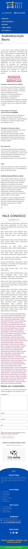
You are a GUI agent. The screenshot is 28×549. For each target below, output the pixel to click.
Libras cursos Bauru (16, 360)
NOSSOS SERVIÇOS (14, 78)
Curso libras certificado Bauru (16, 313)
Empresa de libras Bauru (11, 328)
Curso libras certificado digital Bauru (11, 315)
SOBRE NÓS (4, 18)
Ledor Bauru (18, 356)
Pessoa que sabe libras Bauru (18, 378)
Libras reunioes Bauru (21, 367)
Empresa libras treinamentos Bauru (10, 351)
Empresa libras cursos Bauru (13, 333)
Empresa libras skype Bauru (12, 346)
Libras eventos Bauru (7, 363)
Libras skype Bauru (20, 369)
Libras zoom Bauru (10, 376)
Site (2, 425)
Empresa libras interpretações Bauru (15, 338)
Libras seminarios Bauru (7, 369)
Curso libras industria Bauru (12, 319)
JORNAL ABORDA (6, 27)
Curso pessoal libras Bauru (15, 322)
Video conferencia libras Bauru (13, 383)
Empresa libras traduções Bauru (14, 349)
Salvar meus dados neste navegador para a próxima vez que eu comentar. (13, 433)
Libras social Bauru (6, 371)
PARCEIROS (4, 24)
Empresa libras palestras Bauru (9, 340)
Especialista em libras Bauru (12, 354)
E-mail (3, 419)
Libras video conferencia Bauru (9, 374)
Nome (3, 413)
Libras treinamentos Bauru (18, 372)
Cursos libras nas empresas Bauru (10, 324)
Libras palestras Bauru (11, 365)
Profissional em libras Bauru (8, 379)
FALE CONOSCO (5, 30)
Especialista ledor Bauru (7, 356)
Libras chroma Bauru (14, 358)
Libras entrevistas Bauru (16, 362)
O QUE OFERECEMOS (7, 21)
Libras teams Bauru (17, 371)
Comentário (4, 394)
